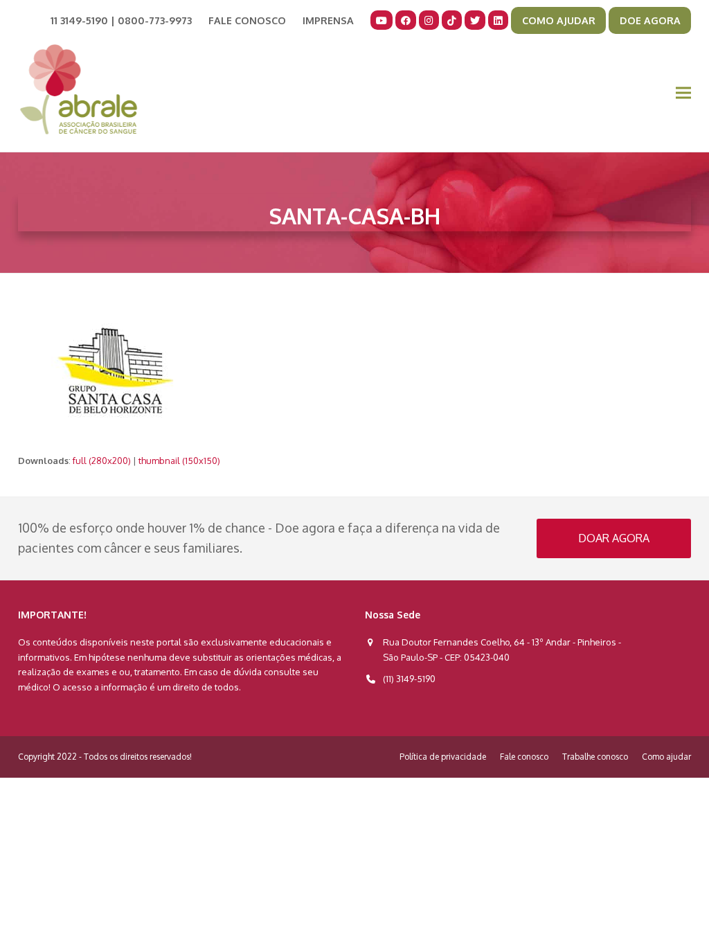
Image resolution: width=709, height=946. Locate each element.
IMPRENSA (328, 20)
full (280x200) (102, 460)
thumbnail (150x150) (179, 460)
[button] (683, 93)
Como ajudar (666, 756)
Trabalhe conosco (595, 756)
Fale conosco (524, 756)
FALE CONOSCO (247, 20)
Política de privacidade (443, 756)
